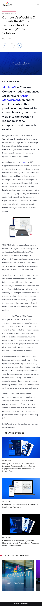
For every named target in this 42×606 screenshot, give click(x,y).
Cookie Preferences (21, 604)
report (23, 162)
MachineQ (9, 87)
